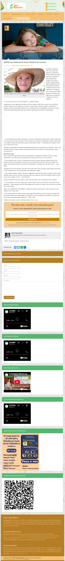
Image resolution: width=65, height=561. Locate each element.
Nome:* (5, 265)
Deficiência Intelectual (19, 65)
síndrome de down (24, 241)
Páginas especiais (17, 14)
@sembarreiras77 (26, 537)
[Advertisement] (32, 124)
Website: (6, 275)
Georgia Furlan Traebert (14, 241)
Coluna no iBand (30, 14)
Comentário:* (7, 280)
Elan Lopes (11, 559)
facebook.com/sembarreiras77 (10, 536)
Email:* (5, 270)
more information (46, 222)
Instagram (41, 14)
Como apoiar (7, 18)
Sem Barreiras (16, 6)
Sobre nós (6, 14)
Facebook (49, 14)
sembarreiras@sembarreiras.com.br (18, 553)
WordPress (26, 559)
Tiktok (56, 14)
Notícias (27, 65)
